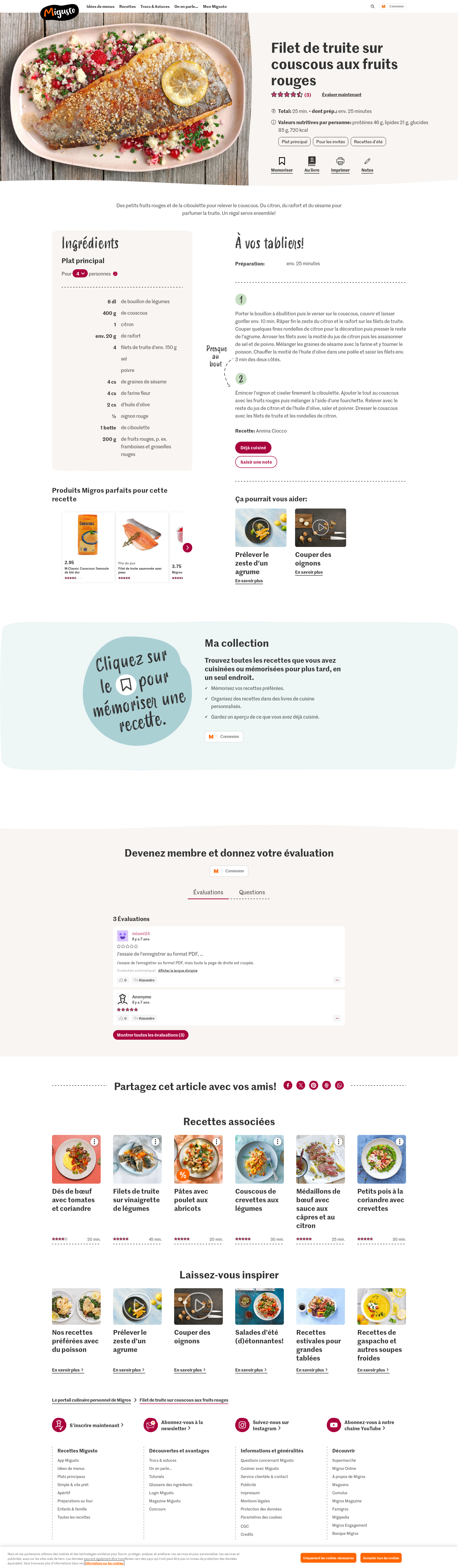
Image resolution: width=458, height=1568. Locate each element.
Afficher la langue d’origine (178, 970)
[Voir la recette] (76, 1189)
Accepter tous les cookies (381, 1557)
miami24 (141, 933)
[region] (229, 1557)
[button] (122, 936)
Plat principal (294, 141)
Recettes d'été (368, 141)
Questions (252, 892)
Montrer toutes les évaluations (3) (151, 1035)
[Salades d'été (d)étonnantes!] (259, 1330)
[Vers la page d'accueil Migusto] (59, 8)
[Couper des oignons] (198, 1330)
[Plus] (337, 980)
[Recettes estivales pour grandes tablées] (320, 1330)
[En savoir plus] (260, 567)
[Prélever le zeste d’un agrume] (137, 1330)
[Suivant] (187, 547)
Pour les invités (330, 141)
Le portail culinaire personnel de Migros (91, 1400)
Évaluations (208, 892)
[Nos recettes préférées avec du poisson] (76, 1330)
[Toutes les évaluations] (287, 94)
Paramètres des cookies (261, 1517)
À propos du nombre (115, 274)
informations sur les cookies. (104, 1563)
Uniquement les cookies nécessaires (328, 1557)
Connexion (397, 6)
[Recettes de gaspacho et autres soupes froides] (381, 1330)
